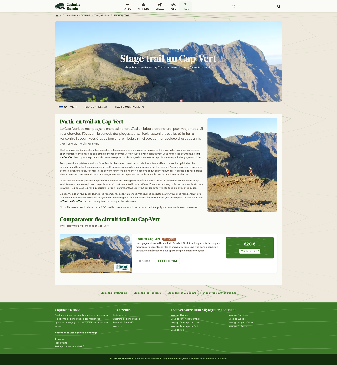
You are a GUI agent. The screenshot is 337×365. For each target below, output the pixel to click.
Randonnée (96, 106)
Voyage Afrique (179, 315)
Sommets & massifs (123, 322)
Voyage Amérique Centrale (186, 318)
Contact (222, 358)
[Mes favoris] (233, 7)
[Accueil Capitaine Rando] (57, 15)
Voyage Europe (237, 318)
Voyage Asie (177, 329)
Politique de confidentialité (69, 346)
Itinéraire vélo (120, 315)
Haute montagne (129, 106)
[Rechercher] (278, 7)
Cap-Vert (70, 106)
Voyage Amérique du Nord (185, 322)
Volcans (117, 326)
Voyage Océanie (238, 326)
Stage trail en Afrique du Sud (219, 292)
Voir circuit (248, 251)
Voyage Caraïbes (238, 315)
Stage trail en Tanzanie (147, 292)
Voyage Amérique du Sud (184, 326)
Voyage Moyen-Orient (241, 322)
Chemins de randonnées (126, 318)
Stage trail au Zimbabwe (181, 292)
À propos (60, 339)
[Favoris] (127, 239)
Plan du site (61, 342)
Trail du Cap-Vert (155, 239)
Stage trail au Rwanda (114, 292)
